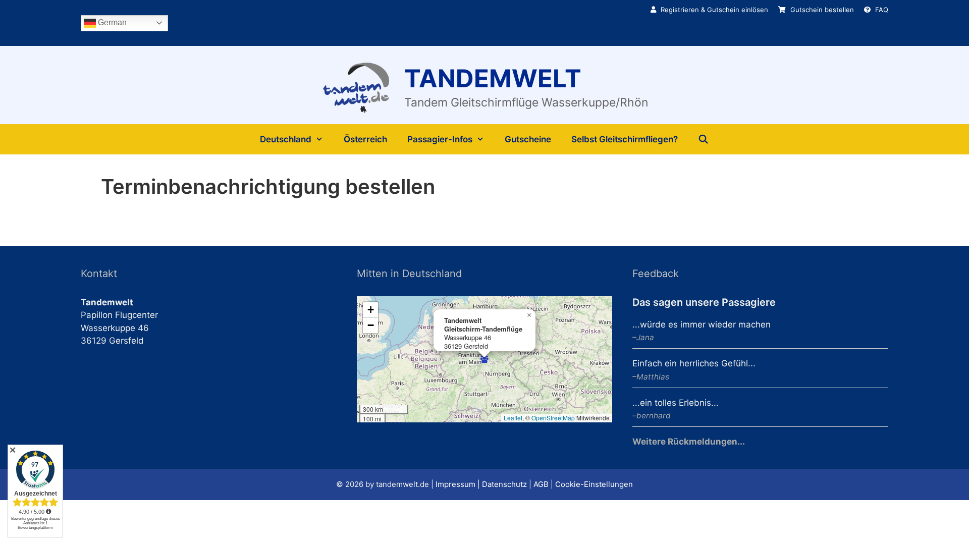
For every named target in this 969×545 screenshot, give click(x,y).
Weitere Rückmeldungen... (688, 442)
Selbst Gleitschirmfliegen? (624, 139)
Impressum (455, 484)
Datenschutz (504, 484)
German (111, 22)
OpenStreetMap (553, 417)
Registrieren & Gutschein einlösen (713, 10)
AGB (541, 484)
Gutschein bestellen (821, 10)
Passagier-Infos (439, 139)
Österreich (365, 139)
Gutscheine (528, 139)
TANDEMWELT (492, 78)
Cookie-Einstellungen (594, 484)
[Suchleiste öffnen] (703, 139)
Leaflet (513, 417)
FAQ (880, 10)
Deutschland (285, 139)
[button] (484, 359)
